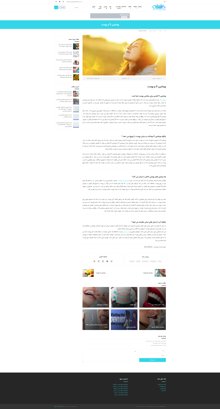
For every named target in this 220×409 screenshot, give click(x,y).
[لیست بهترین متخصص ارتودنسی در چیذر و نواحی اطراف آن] (76, 102)
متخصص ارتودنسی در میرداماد (120, 386)
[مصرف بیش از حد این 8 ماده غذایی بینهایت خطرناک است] (76, 46)
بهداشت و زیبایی (152, 30)
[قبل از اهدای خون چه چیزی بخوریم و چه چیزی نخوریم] (76, 70)
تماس (164, 1)
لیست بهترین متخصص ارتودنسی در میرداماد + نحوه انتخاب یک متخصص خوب (64, 124)
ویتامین (138, 261)
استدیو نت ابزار (57, 406)
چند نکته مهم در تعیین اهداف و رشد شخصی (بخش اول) (64, 76)
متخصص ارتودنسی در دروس (121, 390)
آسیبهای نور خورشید (124, 180)
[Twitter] (60, 2)
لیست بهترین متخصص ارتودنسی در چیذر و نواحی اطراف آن (64, 100)
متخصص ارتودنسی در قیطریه (120, 388)
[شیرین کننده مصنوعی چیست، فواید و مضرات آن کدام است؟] (76, 54)
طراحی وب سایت (72, 406)
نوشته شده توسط (92, 78)
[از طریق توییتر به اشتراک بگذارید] (107, 261)
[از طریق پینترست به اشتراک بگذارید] (98, 261)
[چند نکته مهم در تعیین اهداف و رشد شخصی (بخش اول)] (76, 77)
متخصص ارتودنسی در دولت (121, 393)
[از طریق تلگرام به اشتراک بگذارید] (94, 261)
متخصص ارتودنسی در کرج (121, 395)
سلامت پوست (145, 261)
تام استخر (163, 390)
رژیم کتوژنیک (163, 386)
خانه (165, 30)
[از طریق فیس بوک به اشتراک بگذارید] (103, 261)
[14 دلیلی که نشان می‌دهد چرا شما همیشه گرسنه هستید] (76, 62)
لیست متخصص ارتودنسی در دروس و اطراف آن (65, 116)
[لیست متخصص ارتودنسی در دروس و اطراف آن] (76, 117)
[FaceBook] (63, 2)
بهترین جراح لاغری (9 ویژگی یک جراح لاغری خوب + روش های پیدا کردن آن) (64, 93)
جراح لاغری (163, 388)
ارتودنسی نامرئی (162, 384)
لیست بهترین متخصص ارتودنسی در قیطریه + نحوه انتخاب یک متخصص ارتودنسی (64, 109)
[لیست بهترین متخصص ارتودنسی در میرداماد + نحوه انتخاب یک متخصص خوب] (76, 125)
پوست (159, 261)
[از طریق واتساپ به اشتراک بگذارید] (111, 261)
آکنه (93, 180)
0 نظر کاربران (125, 78)
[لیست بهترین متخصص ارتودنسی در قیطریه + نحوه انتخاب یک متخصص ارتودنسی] (76, 109)
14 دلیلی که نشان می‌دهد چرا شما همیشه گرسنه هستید (64, 61)
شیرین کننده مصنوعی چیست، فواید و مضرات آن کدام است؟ (65, 53)
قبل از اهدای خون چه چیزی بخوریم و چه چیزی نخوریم (65, 68)
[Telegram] (56, 2)
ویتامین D (163, 100)
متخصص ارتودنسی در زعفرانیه (120, 384)
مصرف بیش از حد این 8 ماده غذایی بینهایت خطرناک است (65, 45)
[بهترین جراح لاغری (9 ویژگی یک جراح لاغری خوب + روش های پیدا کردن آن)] (76, 94)
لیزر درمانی (126, 232)
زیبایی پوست (153, 261)
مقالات (160, 30)
